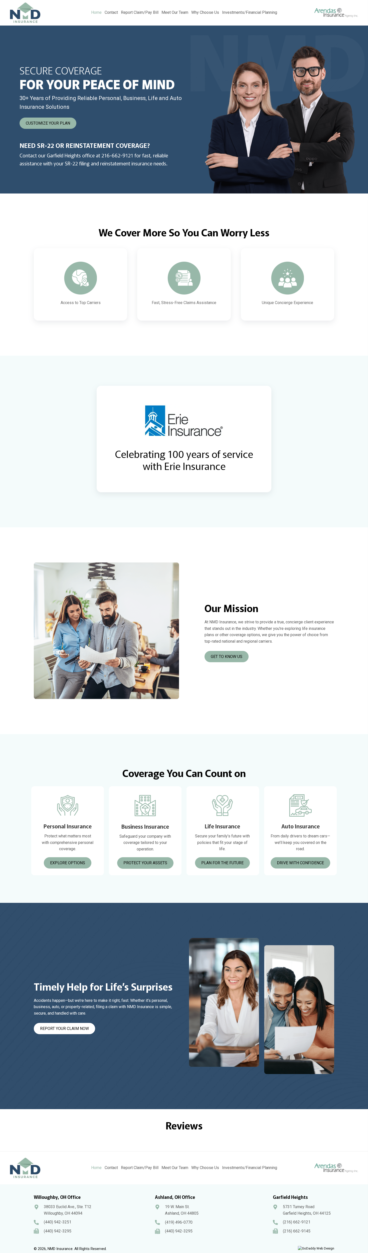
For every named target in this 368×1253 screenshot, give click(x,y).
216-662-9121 (117, 155)
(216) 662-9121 (296, 1222)
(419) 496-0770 (179, 1222)
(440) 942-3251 (57, 1222)
